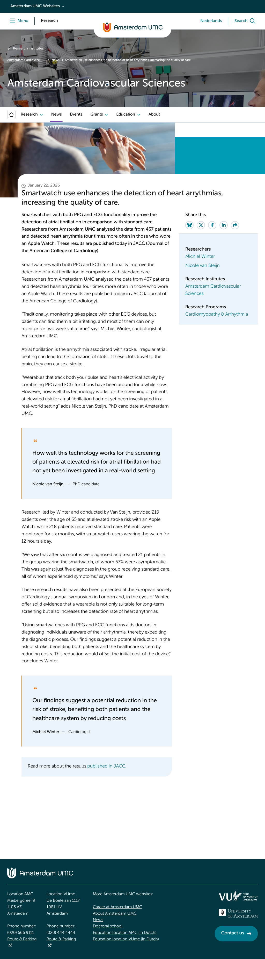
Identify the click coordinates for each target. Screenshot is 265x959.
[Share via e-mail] (235, 225)
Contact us (232, 933)
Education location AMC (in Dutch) (125, 933)
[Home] (11, 114)
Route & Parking (21, 939)
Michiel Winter (200, 256)
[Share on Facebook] (212, 225)
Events (76, 114)
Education (125, 114)
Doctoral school (108, 926)
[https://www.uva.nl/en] (238, 913)
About (154, 114)
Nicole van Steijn (202, 266)
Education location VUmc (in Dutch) (126, 939)
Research (29, 114)
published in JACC (106, 766)
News (55, 60)
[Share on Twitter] (201, 225)
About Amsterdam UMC (115, 914)
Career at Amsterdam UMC (117, 907)
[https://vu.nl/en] (238, 895)
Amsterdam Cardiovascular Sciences (26, 60)
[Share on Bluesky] (189, 225)
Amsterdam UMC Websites (35, 6)
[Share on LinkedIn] (223, 225)
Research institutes (28, 49)
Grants (96, 114)
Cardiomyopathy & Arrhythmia (216, 314)
